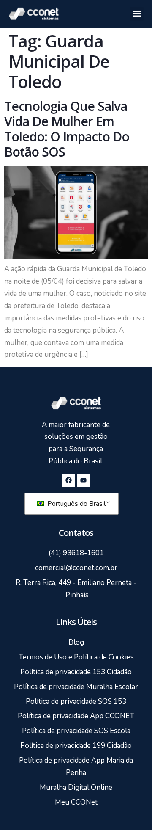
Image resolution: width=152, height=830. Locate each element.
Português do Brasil (76, 503)
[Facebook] (68, 480)
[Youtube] (83, 480)
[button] (137, 14)
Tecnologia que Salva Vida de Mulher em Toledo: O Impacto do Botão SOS (66, 128)
